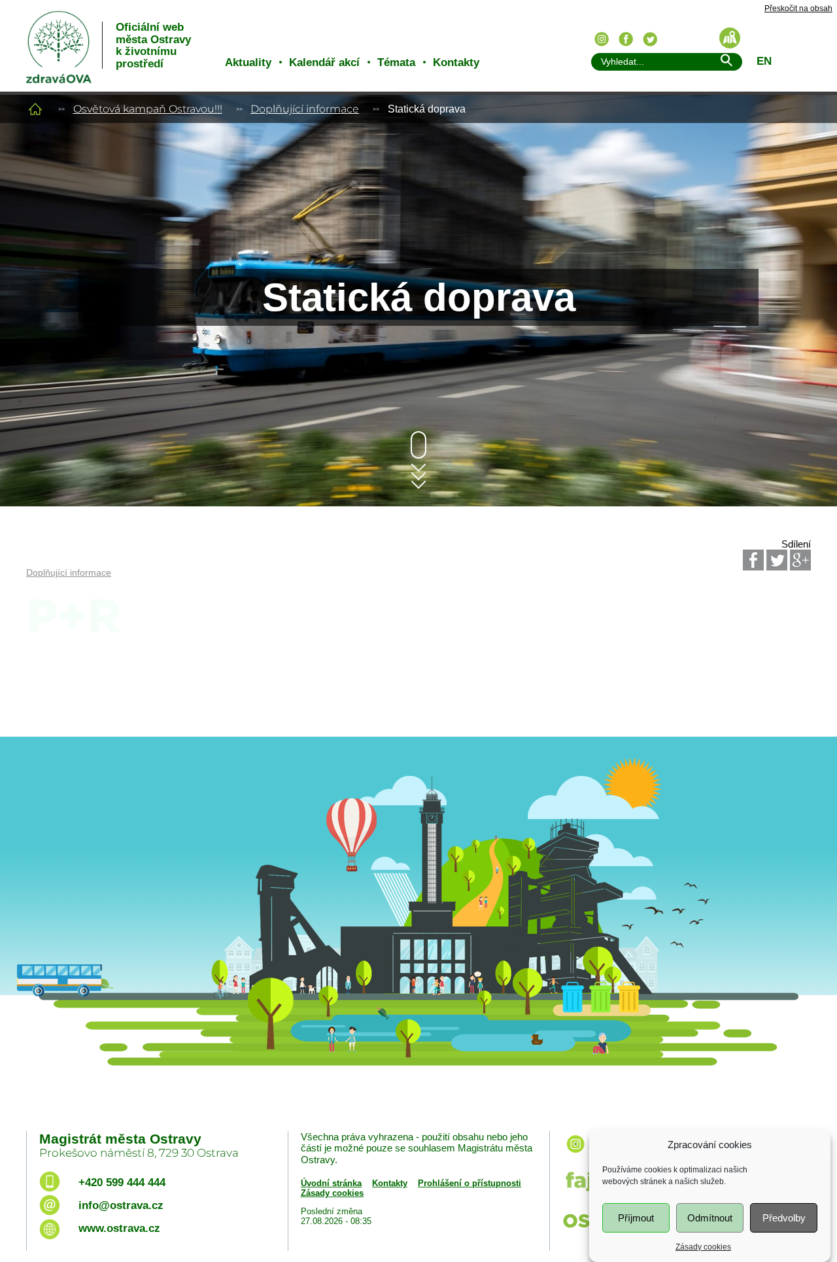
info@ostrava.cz (120, 1205)
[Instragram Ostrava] (601, 39)
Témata (396, 62)
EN (764, 61)
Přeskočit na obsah (798, 9)
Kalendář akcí (324, 62)
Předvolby (784, 1217)
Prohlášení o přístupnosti (469, 1183)
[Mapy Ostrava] (729, 37)
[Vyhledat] (726, 62)
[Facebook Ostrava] (625, 39)
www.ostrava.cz (119, 1228)
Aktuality (248, 62)
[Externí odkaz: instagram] (575, 1154)
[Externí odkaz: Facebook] (753, 560)
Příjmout (636, 1217)
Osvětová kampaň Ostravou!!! (147, 109)
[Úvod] (35, 109)
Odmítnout (709, 1217)
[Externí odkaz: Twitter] (776, 560)
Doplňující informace (304, 109)
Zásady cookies (703, 1246)
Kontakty (456, 62)
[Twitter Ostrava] (650, 39)
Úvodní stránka (331, 1183)
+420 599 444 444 (121, 1182)
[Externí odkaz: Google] (800, 560)
